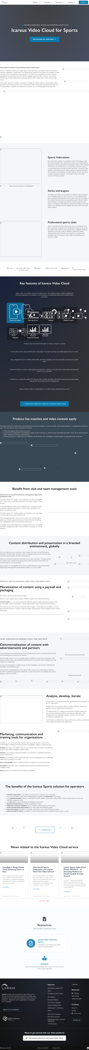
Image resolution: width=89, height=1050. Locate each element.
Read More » (6, 887)
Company (70, 2)
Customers (47, 2)
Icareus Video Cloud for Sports (47, 941)
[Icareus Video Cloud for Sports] (31, 943)
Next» (48, 901)
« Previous (42, 901)
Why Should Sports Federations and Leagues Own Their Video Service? (43, 869)
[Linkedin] (88, 1048)
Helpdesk (44, 964)
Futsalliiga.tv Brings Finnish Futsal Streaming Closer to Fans (13, 869)
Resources (59, 2)
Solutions (35, 2)
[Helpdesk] (44, 958)
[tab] (15, 313)
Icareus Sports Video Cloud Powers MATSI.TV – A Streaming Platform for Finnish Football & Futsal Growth (75, 871)
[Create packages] (32, 614)
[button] (1, 269)
